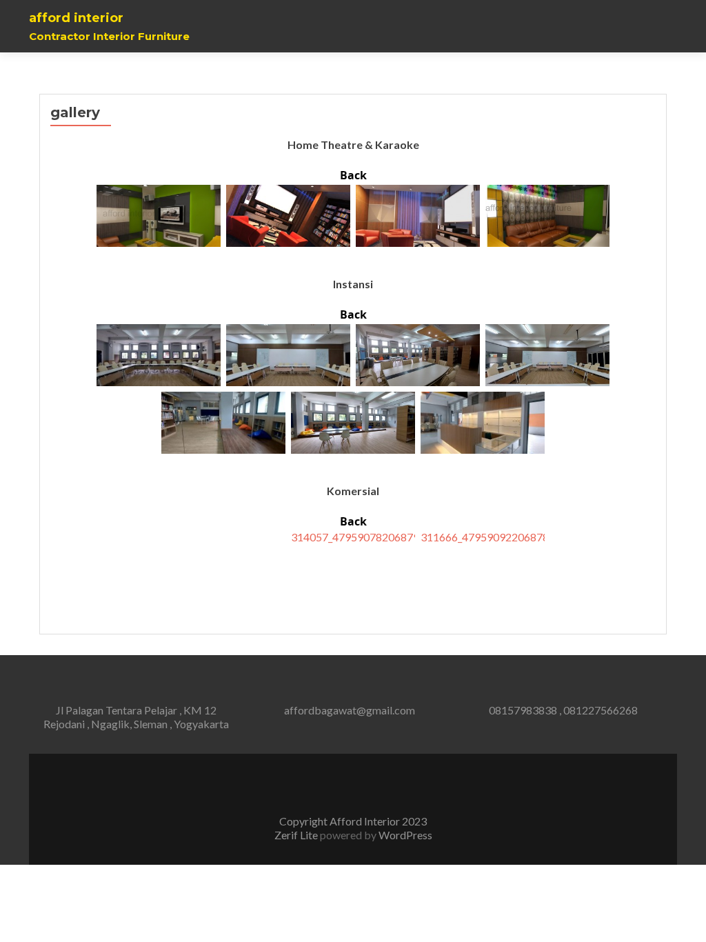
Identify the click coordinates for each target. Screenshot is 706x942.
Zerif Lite (297, 834)
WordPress (404, 834)
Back (353, 175)
